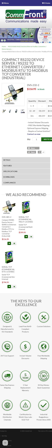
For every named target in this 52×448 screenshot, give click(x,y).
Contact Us (3, 431)
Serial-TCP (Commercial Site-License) (8, 277)
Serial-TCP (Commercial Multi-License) (26, 227)
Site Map (4, 436)
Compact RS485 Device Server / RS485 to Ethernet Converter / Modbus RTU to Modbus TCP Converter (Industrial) (9, 228)
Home (4, 46)
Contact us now (33, 134)
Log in (43, 27)
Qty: (29, 139)
